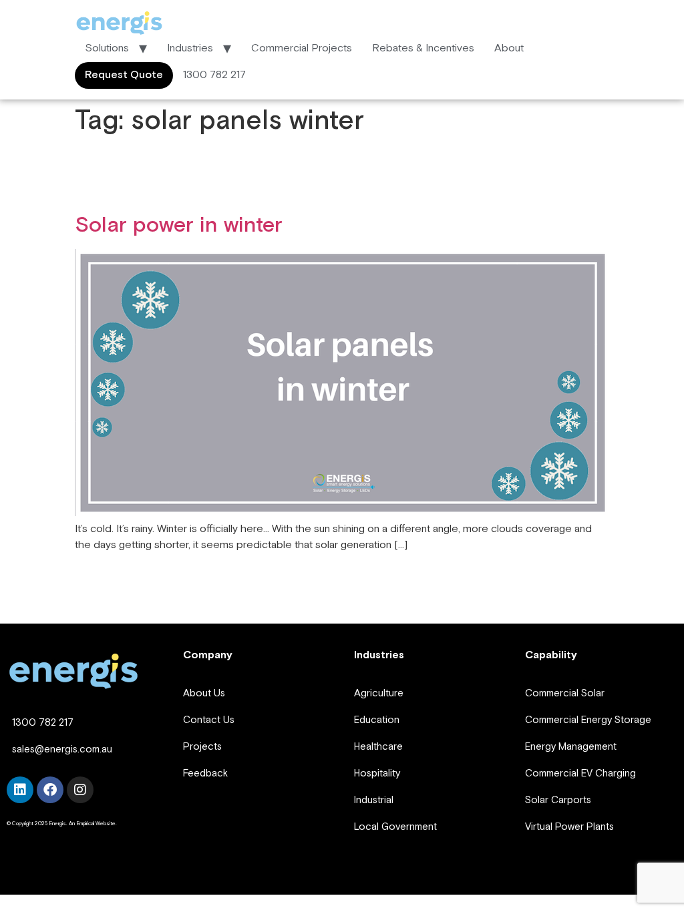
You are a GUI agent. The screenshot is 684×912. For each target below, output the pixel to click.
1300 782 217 (214, 75)
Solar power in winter (179, 225)
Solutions (107, 48)
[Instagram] (80, 789)
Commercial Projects (301, 48)
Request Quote (124, 75)
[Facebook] (50, 789)
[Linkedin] (20, 789)
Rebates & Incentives (423, 48)
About (509, 48)
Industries (190, 48)
